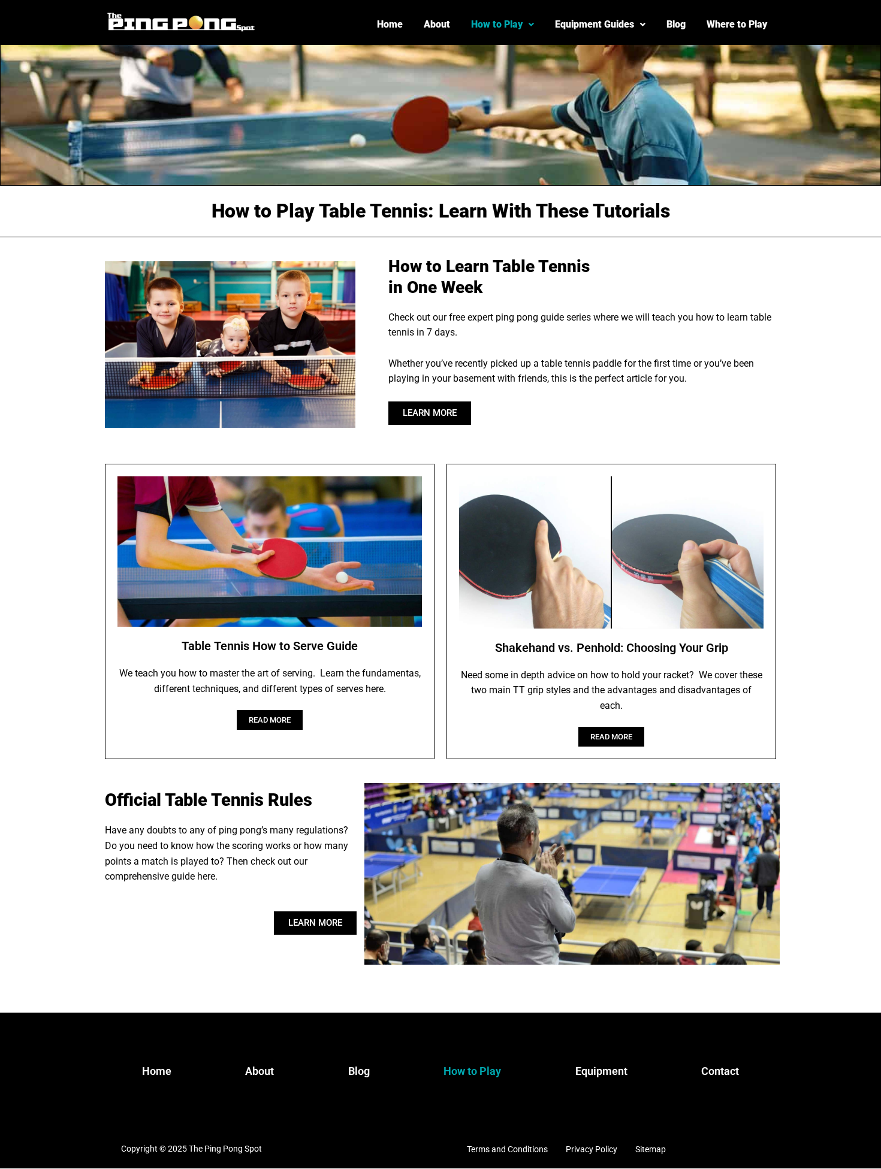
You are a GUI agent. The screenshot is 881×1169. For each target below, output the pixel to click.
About (437, 24)
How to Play (497, 24)
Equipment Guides (594, 24)
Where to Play (737, 24)
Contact (720, 1071)
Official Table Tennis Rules (208, 800)
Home (390, 24)
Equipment (601, 1071)
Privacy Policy (591, 1149)
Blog (676, 24)
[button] (502, 24)
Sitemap (650, 1149)
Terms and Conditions (507, 1149)
